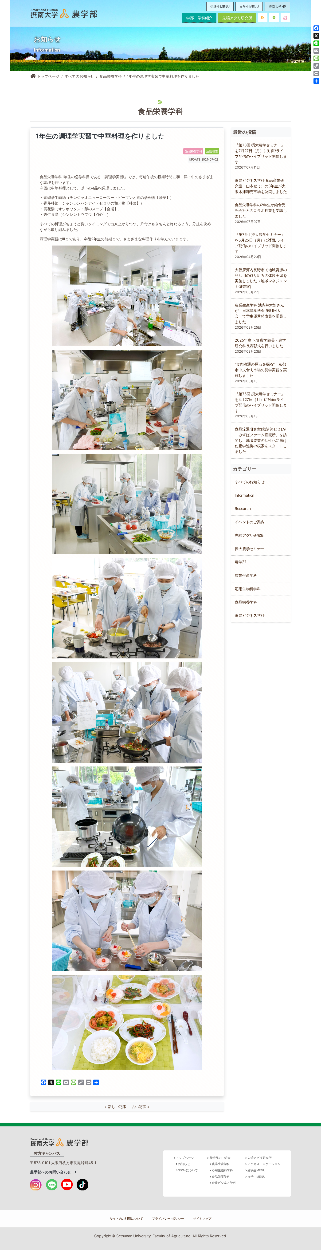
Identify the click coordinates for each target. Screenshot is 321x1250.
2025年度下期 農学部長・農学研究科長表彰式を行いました (260, 343)
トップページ (47, 76)
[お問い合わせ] (285, 17)
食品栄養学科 (110, 76)
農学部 (240, 562)
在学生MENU (249, 6)
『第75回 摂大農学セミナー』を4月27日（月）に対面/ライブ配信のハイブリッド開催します (261, 402)
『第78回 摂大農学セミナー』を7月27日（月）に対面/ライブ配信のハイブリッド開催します (261, 153)
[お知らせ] (262, 17)
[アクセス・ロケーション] (274, 17)
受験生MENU (220, 6)
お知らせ (184, 1164)
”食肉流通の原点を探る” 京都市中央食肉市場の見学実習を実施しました (261, 370)
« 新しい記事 (117, 1106)
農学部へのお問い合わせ (52, 1172)
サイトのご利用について (126, 1218)
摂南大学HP (277, 6)
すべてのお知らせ (79, 76)
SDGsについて (188, 1170)
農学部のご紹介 (220, 1158)
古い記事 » (140, 1106)
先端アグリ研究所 (237, 18)
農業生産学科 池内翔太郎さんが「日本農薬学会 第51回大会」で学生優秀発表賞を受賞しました (261, 313)
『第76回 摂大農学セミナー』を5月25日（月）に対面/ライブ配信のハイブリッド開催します (261, 243)
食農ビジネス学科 (250, 615)
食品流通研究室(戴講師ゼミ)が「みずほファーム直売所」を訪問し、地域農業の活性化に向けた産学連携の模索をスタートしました (261, 440)
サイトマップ (202, 1218)
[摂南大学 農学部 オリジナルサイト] (59, 1141)
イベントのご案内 (250, 522)
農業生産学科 (246, 575)
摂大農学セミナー (250, 549)
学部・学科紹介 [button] (199, 18)
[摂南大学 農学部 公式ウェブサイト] (64, 13)
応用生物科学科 (248, 589)
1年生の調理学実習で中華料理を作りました (99, 136)
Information (244, 495)
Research (243, 508)
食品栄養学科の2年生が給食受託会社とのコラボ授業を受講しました (261, 210)
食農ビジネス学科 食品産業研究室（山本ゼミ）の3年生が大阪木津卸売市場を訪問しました (261, 186)
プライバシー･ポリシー (168, 1218)
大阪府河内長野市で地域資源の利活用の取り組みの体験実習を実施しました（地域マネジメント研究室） (261, 278)
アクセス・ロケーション (264, 1164)
